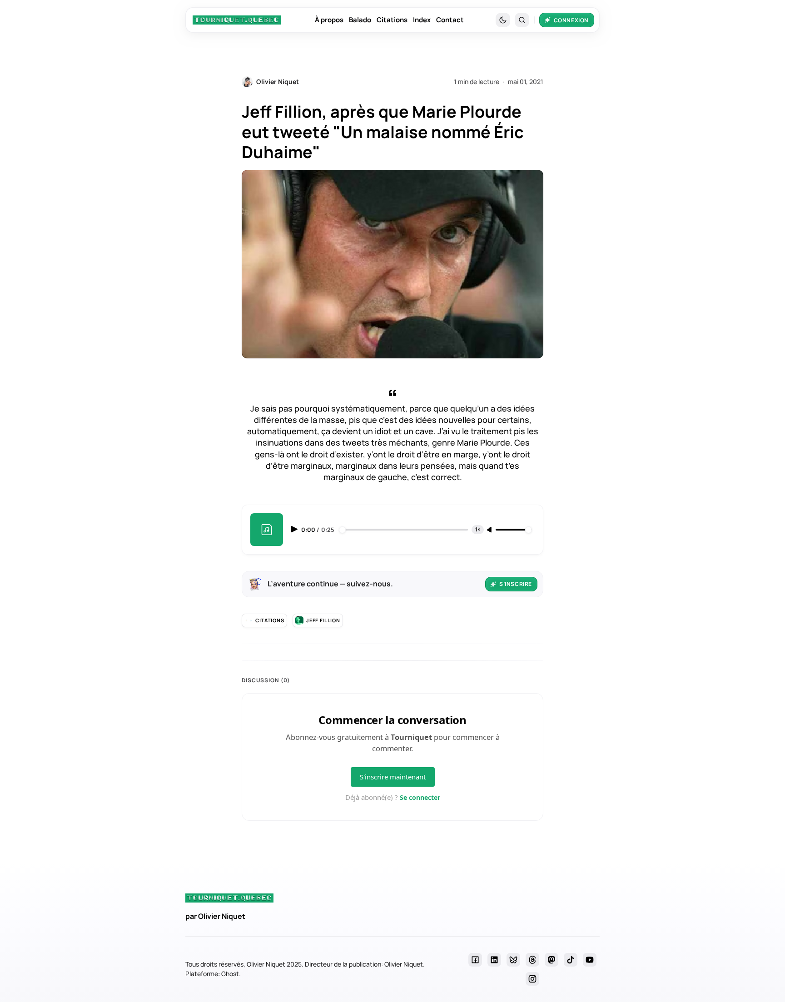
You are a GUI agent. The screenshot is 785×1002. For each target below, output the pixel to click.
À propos (329, 20)
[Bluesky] (513, 960)
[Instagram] (532, 979)
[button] (522, 20)
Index (422, 20)
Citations (392, 20)
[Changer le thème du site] (503, 20)
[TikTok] (570, 960)
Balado (360, 20)
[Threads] (532, 960)
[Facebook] (475, 960)
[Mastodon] (551, 960)
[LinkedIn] (494, 960)
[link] (237, 20)
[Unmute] (490, 530)
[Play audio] (295, 529)
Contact (450, 20)
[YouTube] (589, 960)
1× (477, 529)
